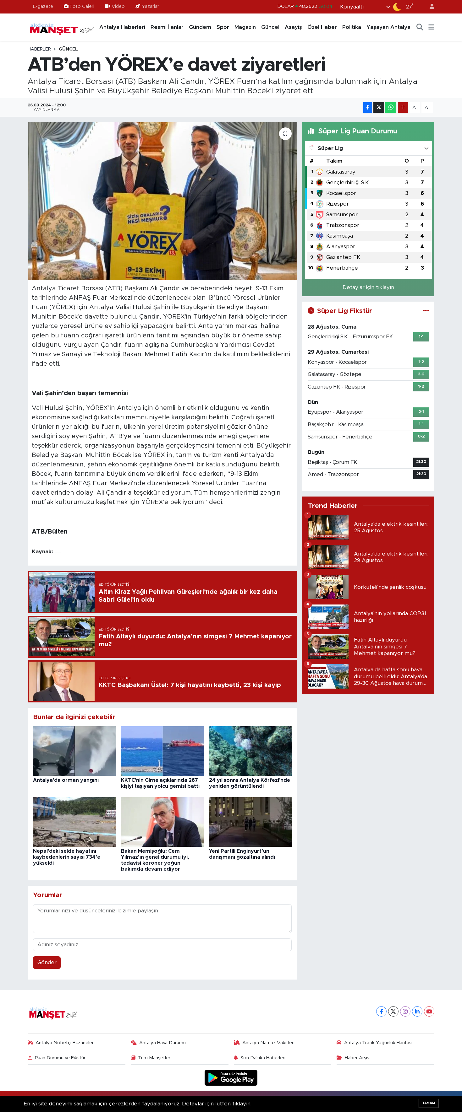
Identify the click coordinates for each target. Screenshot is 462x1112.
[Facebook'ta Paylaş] (367, 107)
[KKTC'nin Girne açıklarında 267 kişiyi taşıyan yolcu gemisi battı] (162, 751)
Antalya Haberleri (122, 27)
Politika (351, 27)
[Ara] (420, 27)
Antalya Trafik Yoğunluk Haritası (378, 1042)
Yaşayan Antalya (388, 27)
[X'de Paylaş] (378, 107)
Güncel (270, 27)
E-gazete (43, 6)
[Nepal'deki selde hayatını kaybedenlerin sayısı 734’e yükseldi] (74, 822)
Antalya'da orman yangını (66, 780)
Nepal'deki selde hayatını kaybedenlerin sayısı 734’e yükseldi (66, 857)
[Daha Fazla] (403, 107)
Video (118, 6)
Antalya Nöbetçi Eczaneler (65, 1042)
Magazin (245, 27)
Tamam (428, 1103)
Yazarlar (150, 6)
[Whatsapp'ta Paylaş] (390, 107)
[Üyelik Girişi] (429, 6)
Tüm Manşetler (154, 1058)
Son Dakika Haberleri (262, 1058)
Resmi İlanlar (167, 27)
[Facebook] (381, 1011)
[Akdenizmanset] (62, 27)
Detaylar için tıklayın (368, 287)
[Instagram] (405, 1011)
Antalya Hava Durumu (162, 1042)
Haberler (39, 49)
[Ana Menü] (431, 27)
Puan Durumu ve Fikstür (60, 1058)
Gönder (47, 962)
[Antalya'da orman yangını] (74, 751)
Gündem (200, 27)
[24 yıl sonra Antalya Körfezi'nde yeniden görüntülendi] (250, 751)
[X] (393, 1011)
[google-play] (231, 1077)
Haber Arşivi (358, 1058)
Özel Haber (322, 27)
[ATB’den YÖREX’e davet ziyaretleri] (162, 201)
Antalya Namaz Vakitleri (268, 1042)
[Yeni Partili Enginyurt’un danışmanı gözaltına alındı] (250, 822)
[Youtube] (429, 1011)
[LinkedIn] (417, 1011)
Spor (223, 27)
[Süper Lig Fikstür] (426, 311)
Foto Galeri (82, 6)
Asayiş (293, 27)
